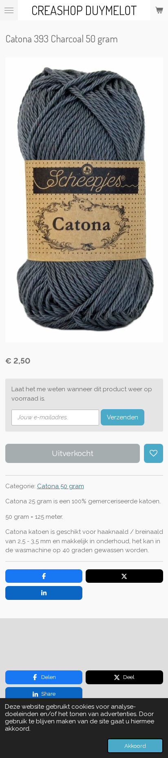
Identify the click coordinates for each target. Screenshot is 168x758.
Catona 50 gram (60, 486)
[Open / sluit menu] (9, 10)
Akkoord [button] (135, 746)
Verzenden (122, 417)
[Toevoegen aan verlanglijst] (153, 453)
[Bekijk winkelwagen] (159, 10)
